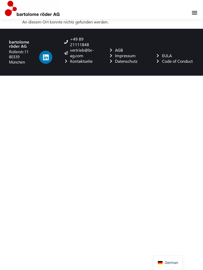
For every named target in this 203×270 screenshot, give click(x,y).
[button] (194, 12)
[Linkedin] (45, 57)
